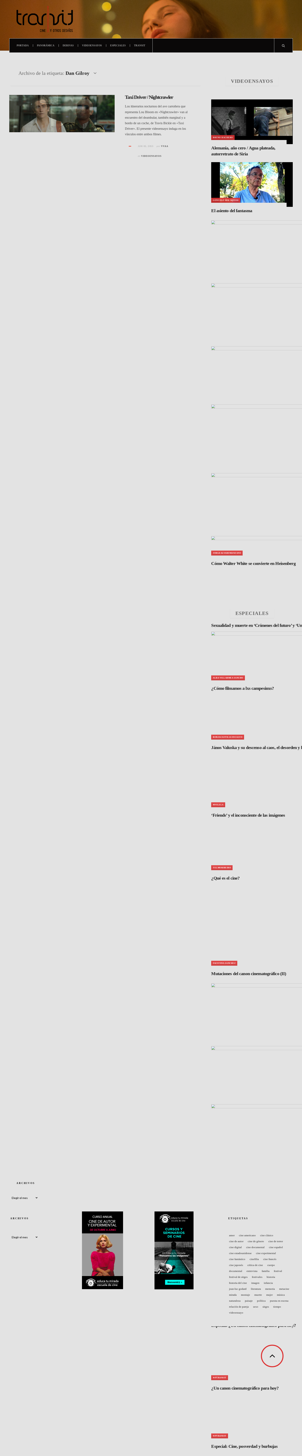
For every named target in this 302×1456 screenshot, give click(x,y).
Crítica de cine (255, 1265)
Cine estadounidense (240, 1253)
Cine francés (269, 1259)
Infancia (268, 1282)
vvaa (164, 146)
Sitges (266, 1306)
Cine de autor (236, 1241)
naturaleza (235, 1300)
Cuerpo (271, 1265)
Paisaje (249, 1300)
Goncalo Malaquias (226, 200)
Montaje (245, 1294)
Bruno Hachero (223, 137)
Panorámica (45, 45)
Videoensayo (236, 1312)
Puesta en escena (279, 1300)
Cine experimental (266, 1253)
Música (281, 1294)
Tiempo (277, 1306)
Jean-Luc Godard (238, 1288)
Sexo (255, 1306)
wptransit (219, 1436)
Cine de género (256, 1241)
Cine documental (255, 1247)
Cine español (276, 1247)
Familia (266, 1271)
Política (261, 1300)
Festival (278, 1271)
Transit (139, 45)
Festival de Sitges (238, 1276)
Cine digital (235, 1247)
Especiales (118, 45)
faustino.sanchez (224, 963)
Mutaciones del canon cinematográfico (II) (248, 973)
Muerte (258, 1294)
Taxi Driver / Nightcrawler (149, 97)
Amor (232, 1235)
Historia (271, 1276)
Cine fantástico (237, 1259)
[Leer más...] (130, 146)
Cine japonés (236, 1265)
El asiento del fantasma (231, 210)
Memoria (270, 1288)
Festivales (257, 1276)
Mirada (233, 1294)
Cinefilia (254, 1259)
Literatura (256, 1288)
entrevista (252, 1271)
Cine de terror (275, 1241)
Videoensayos (92, 45)
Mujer (269, 1294)
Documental (235, 1271)
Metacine (284, 1288)
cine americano (247, 1235)
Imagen (255, 1282)
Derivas (68, 45)
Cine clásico (266, 1235)
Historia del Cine (238, 1282)
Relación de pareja (239, 1306)
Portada (23, 45)
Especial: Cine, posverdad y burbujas (244, 1446)
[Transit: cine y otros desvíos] (44, 19)
